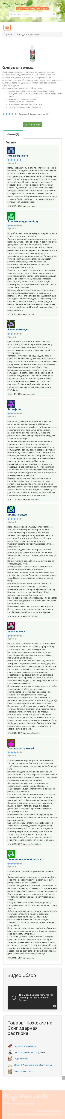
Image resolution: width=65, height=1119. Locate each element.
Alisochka (35, 500)
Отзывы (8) (13, 134)
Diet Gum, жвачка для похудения (29, 1052)
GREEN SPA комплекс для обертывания (33, 1065)
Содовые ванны (22, 1058)
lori (32, 314)
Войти (47, 3)
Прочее (8, 34)
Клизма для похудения (25, 1046)
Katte (33, 394)
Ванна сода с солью (23, 1071)
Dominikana (36, 844)
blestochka (35, 733)
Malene (34, 616)
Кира (33, 206)
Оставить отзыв (32, 124)
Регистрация (56, 3)
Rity (32, 958)
